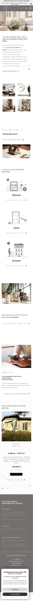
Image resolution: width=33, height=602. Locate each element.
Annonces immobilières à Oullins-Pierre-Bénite (14, 529)
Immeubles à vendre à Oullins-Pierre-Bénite (14, 519)
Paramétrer (15, 589)
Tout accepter (15, 594)
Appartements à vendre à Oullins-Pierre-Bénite (14, 516)
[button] (8, 488)
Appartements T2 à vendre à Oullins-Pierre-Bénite (14, 541)
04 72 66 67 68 (16, 559)
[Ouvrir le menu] (30, 8)
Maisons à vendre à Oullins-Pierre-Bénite (13, 512)
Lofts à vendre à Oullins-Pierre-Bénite (12, 514)
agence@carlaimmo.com (16, 561)
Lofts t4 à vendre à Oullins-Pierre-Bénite (13, 544)
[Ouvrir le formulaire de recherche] (26, 8)
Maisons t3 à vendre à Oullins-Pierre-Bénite (14, 546)
